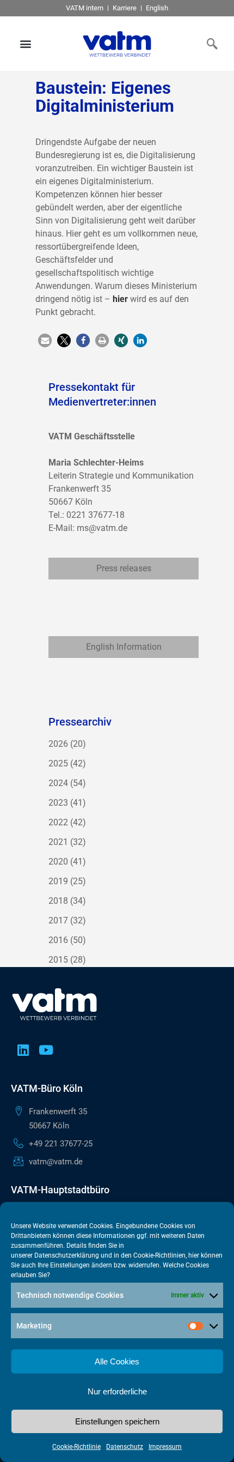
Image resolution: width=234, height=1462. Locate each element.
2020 (58, 861)
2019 (58, 881)
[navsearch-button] (209, 44)
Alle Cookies (117, 1361)
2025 (58, 763)
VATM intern (84, 8)
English (157, 8)
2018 (58, 901)
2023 (58, 803)
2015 (58, 959)
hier (120, 299)
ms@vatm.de (102, 528)
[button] (26, 44)
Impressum (165, 1447)
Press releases (123, 568)
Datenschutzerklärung (66, 1255)
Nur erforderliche (117, 1391)
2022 (58, 822)
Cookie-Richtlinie (76, 1447)
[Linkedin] (22, 1049)
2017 (58, 920)
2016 (58, 940)
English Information (124, 647)
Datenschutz (124, 1447)
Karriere (125, 8)
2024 (58, 783)
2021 (58, 842)
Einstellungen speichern (117, 1421)
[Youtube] (45, 1049)
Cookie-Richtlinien (159, 1255)
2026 (58, 744)
